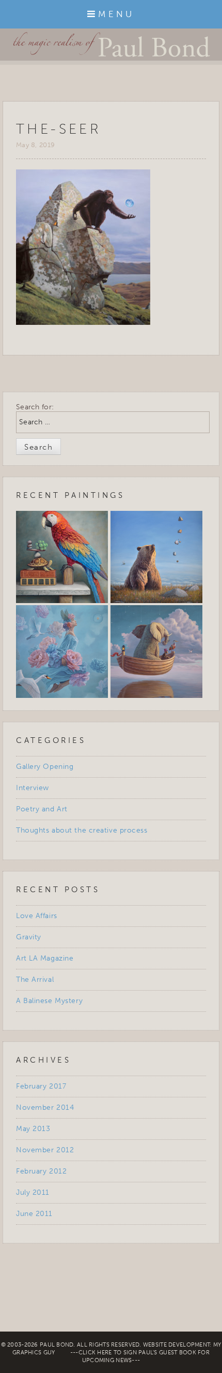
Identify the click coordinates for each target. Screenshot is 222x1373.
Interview (32, 787)
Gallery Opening (44, 766)
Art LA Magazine (44, 958)
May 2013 (33, 1128)
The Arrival (35, 979)
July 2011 (33, 1192)
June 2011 (34, 1213)
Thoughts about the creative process (82, 830)
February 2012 (41, 1171)
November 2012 (45, 1150)
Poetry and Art (42, 809)
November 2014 (45, 1107)
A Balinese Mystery (49, 1000)
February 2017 (41, 1086)
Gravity (28, 937)
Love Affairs (36, 915)
